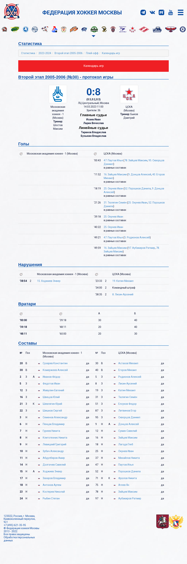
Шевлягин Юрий (52, 403)
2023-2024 (45, 53)
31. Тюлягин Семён (115, 202)
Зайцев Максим (127, 437)
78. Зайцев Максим (135, 160)
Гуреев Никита (51, 430)
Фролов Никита (127, 478)
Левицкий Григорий (54, 444)
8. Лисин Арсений (122, 294)
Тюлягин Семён (127, 397)
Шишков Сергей (52, 410)
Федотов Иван (51, 383)
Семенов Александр (55, 417)
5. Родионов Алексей (137, 237)
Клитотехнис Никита (55, 437)
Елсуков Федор (127, 403)
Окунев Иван (126, 451)
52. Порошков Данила (138, 188)
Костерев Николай (54, 491)
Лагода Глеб (125, 444)
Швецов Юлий (51, 397)
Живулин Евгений (53, 390)
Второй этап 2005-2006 (69, 53)
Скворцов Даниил (129, 417)
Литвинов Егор (127, 410)
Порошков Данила (129, 471)
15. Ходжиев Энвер (48, 280)
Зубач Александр (53, 451)
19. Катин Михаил (122, 280)
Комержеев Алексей (55, 370)
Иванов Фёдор (51, 376)
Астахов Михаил (128, 363)
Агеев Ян (123, 484)
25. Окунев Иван (113, 188)
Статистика (28, 53)
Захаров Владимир (54, 478)
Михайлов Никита (129, 457)
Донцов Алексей (128, 424)
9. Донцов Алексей (139, 174)
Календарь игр (111, 53)
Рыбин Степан (51, 498)
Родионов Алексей (129, 376)
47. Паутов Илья (113, 160)
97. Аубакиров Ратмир (141, 247)
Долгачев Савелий (54, 464)
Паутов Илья (125, 464)
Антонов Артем (52, 484)
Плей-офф (92, 53)
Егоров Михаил (127, 370)
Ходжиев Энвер (52, 471)
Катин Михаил (127, 390)
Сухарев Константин (55, 363)
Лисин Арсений (127, 383)
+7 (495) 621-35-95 (15, 525)
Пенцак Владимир (54, 424)
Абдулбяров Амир (54, 457)
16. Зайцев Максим (115, 174)
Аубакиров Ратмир (129, 498)
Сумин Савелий (127, 430)
